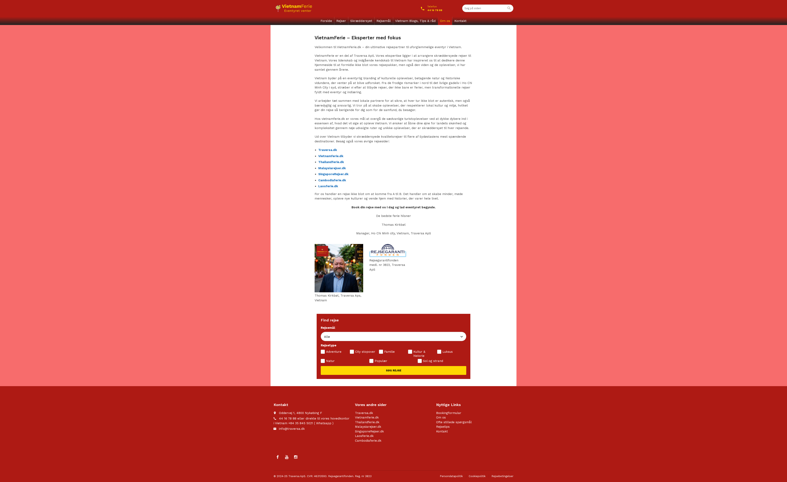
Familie (389, 352)
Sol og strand (433, 361)
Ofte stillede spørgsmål (454, 422)
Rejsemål (383, 21)
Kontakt (460, 21)
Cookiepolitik (477, 476)
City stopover (365, 352)
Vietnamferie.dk (367, 417)
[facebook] (278, 457)
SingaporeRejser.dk (369, 431)
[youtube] (287, 457)
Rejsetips (443, 427)
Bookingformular (448, 413)
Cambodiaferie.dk (368, 440)
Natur (330, 361)
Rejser (341, 21)
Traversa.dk (364, 413)
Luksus (447, 352)
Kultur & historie (419, 354)
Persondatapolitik (451, 476)
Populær (381, 361)
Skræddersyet (361, 21)
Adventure (333, 352)
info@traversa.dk (292, 429)
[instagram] (296, 457)
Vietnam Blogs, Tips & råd (415, 21)
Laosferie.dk (364, 436)
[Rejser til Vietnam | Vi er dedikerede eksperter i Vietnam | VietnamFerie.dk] (294, 8)
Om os (445, 21)
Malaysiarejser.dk (368, 427)
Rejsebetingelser (502, 476)
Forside (326, 21)
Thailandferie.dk (367, 422)
